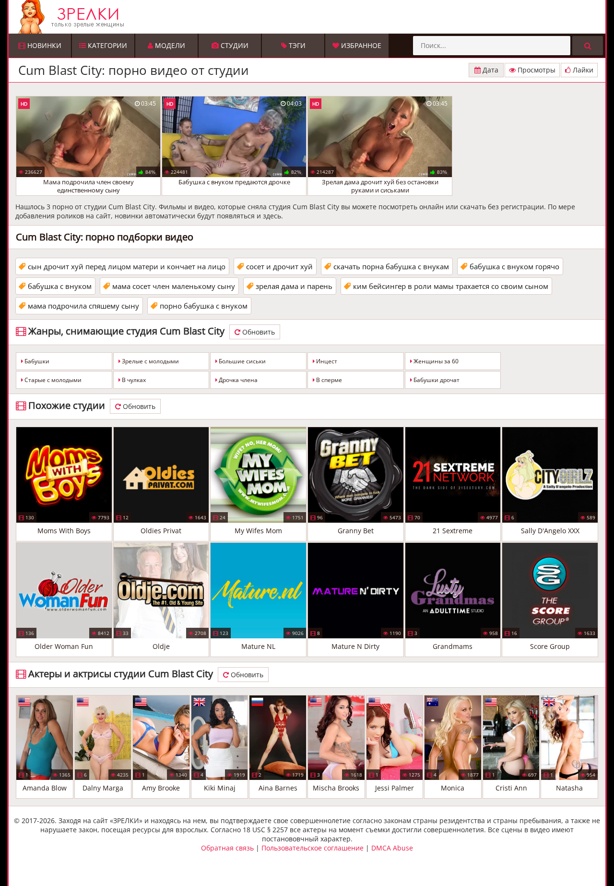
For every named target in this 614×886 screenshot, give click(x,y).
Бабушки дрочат (436, 380)
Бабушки (36, 361)
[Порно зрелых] (309, 17)
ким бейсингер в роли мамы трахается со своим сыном (450, 286)
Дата (489, 69)
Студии (233, 45)
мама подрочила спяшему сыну (83, 306)
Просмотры (535, 69)
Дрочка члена (237, 380)
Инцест (326, 361)
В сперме (328, 380)
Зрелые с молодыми (149, 361)
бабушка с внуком (60, 286)
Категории (106, 45)
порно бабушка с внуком (204, 306)
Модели (169, 45)
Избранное (360, 45)
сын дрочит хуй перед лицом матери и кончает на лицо (126, 266)
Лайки (582, 69)
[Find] (587, 45)
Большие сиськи (241, 361)
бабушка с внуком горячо (514, 266)
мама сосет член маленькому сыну (173, 286)
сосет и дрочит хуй (279, 266)
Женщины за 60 (435, 361)
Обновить (257, 331)
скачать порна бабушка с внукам (391, 266)
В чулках (133, 380)
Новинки (43, 45)
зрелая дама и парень (294, 286)
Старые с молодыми (52, 380)
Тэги (296, 45)
